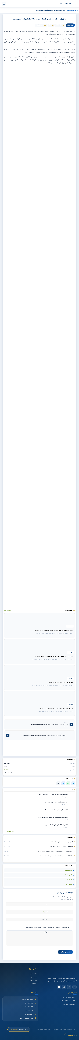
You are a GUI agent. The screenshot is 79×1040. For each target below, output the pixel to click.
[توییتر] (63, 783)
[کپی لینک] (58, 783)
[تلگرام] (73, 783)
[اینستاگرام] (74, 987)
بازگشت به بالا (69, 1035)
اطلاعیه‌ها (69, 880)
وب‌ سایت (45, 920)
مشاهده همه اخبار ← (9, 832)
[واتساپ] (68, 783)
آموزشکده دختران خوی (69, 1004)
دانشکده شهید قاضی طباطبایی (66, 1001)
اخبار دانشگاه (70, 10)
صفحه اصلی (68, 870)
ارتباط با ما (69, 884)
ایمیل (45, 912)
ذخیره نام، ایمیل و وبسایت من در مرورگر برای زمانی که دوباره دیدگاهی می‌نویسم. (47, 927)
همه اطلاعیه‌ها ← (8, 860)
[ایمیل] (59, 987)
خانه (76, 10)
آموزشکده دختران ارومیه (68, 998)
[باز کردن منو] (4, 4)
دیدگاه (45, 932)
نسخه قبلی (34, 977)
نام (46, 904)
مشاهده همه (7, 610)
